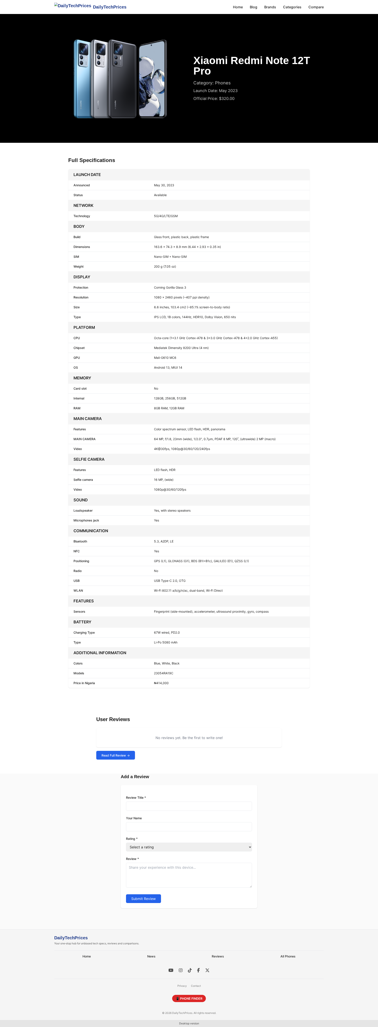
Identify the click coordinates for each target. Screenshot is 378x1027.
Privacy (182, 985)
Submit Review (143, 898)
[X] (207, 970)
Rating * (132, 838)
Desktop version (189, 1023)
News (151, 956)
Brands (270, 7)
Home (238, 7)
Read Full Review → (116, 755)
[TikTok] (190, 970)
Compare (316, 7)
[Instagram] (181, 970)
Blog (253, 7)
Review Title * (136, 797)
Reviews (218, 956)
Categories (292, 7)
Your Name (134, 818)
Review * (132, 859)
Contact (196, 985)
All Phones (288, 956)
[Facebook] (198, 970)
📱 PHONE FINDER (189, 998)
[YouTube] (170, 970)
